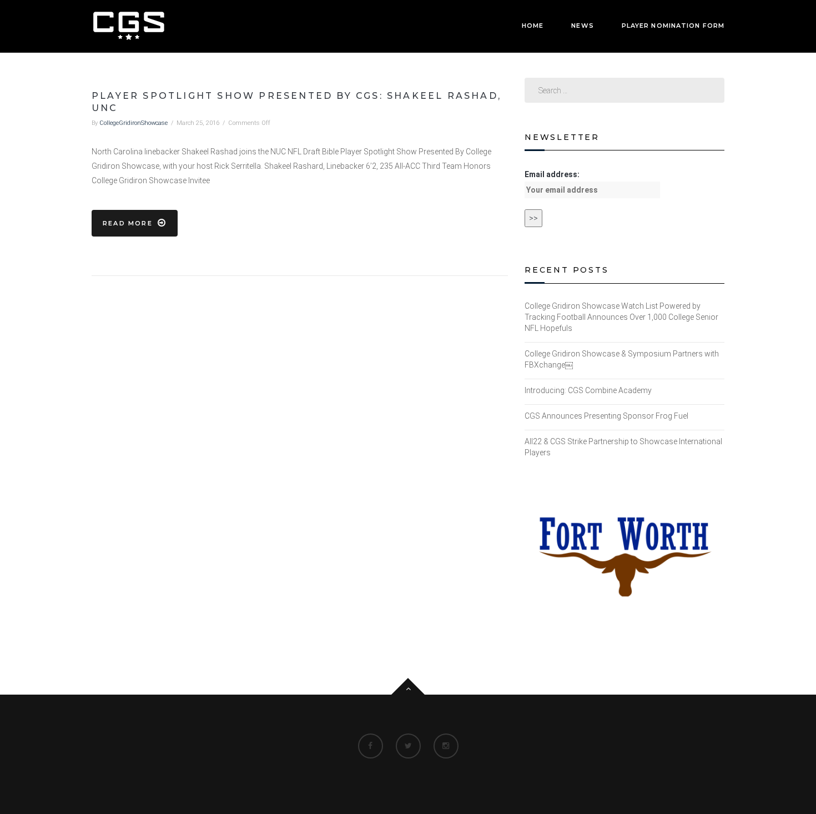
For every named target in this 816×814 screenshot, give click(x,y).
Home (532, 25)
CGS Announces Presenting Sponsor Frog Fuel (606, 415)
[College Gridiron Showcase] (129, 25)
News (582, 25)
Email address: (552, 174)
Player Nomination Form (673, 25)
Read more (128, 223)
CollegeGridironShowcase (133, 123)
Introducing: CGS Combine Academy (588, 390)
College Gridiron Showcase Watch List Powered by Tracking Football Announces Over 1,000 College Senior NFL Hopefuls (621, 317)
